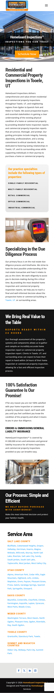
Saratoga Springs (28, 585)
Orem (20, 581)
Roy (9, 625)
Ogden (32, 621)
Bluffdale (11, 545)
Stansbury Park (26, 636)
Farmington (12, 603)
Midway (21, 650)
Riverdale (40, 621)
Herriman (21, 549)
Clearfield (32, 599)
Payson (27, 581)
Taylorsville (12, 563)
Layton (31, 603)
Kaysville (23, 603)
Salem (17, 585)
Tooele (37, 636)
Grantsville (12, 636)
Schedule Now (27, 54)
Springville (17, 588)
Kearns (30, 549)
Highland (22, 578)
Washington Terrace (16, 618)
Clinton (41, 599)
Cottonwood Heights (26, 545)
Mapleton (11, 581)
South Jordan (13, 559)
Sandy (38, 556)
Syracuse (40, 603)
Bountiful (11, 599)
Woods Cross (24, 606)
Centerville (22, 599)
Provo (10, 585)
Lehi (29, 578)
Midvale (11, 552)
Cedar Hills (34, 574)
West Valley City (38, 563)
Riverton (17, 556)
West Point (12, 606)
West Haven (32, 618)
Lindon (35, 578)
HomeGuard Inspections (34, 682)
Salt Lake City (28, 556)
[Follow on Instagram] (35, 670)
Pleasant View (21, 621)
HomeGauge (37, 685)
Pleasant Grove (39, 581)
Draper (40, 545)
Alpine (10, 574)
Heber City (12, 650)
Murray (29, 552)
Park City (31, 650)
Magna (37, 549)
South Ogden (18, 625)
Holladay (11, 549)
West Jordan (24, 563)
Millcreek (20, 552)
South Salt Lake (28, 559)
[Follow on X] (24, 670)
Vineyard (28, 588)
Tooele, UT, (10, 300)
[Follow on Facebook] (18, 670)
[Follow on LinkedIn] (30, 670)
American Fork (21, 574)
